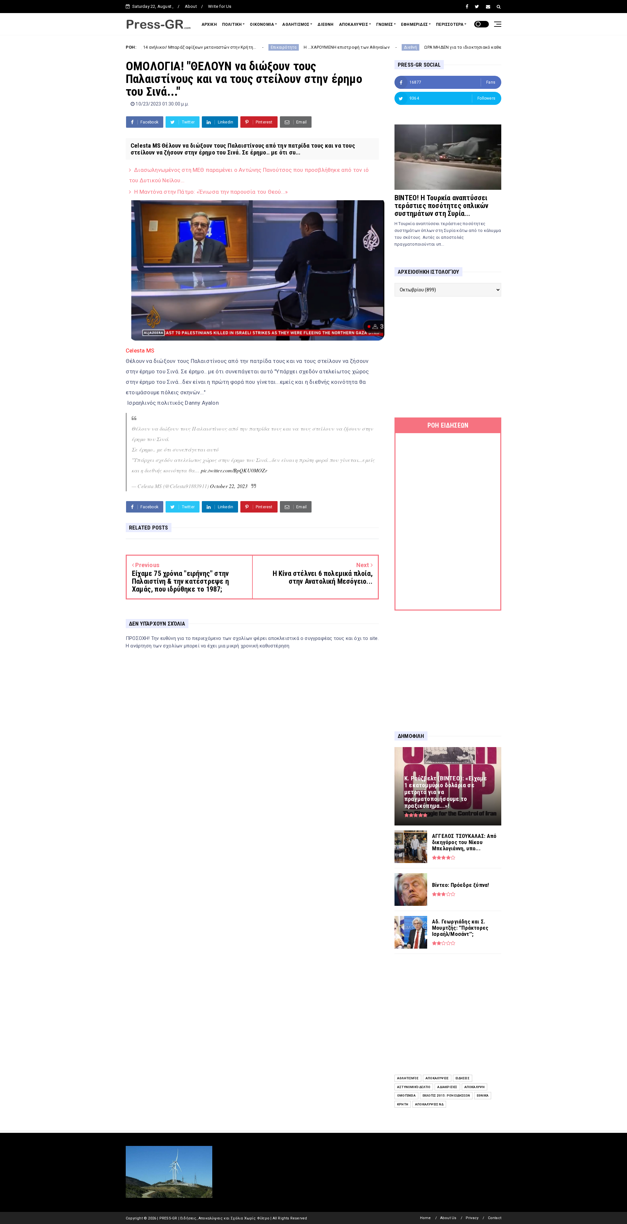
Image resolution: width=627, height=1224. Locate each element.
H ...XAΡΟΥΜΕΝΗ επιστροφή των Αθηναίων (293, 47)
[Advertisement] (447, 357)
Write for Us (219, 6)
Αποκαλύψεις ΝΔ (429, 1104)
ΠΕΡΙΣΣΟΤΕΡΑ (449, 24)
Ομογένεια (406, 1095)
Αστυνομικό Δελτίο (413, 1087)
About (191, 6)
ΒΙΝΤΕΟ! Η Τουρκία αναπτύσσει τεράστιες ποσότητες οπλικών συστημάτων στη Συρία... (441, 206)
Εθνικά (483, 1095)
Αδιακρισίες (447, 1087)
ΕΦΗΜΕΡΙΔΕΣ (414, 24)
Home (425, 1218)
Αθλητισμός (408, 1078)
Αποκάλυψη (474, 1087)
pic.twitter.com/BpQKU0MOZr (234, 470)
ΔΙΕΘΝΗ (325, 24)
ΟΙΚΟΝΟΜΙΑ (262, 24)
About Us (448, 1218)
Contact (494, 1218)
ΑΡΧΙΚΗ (209, 24)
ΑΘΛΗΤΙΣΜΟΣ (295, 24)
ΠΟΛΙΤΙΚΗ (232, 24)
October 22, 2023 (229, 485)
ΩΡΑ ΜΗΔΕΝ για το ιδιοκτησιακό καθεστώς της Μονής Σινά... (432, 47)
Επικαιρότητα (231, 47)
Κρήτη (402, 1104)
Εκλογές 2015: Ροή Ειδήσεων (446, 1095)
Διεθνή (357, 47)
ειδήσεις (463, 1078)
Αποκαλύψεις (437, 1078)
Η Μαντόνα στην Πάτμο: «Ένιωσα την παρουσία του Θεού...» (211, 191)
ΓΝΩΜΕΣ (384, 24)
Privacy (472, 1218)
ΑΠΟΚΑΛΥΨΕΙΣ (353, 24)
